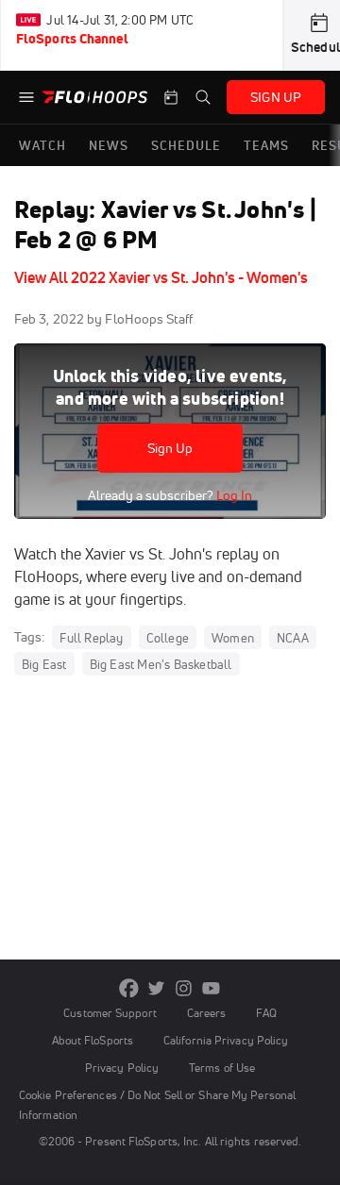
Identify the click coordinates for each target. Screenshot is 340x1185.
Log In (232, 495)
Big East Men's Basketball (161, 664)
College (167, 637)
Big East (44, 664)
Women (233, 637)
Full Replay (91, 637)
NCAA (293, 637)
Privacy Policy (122, 1067)
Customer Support (110, 1013)
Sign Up (170, 448)
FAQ (266, 1013)
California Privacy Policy (225, 1040)
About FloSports (92, 1040)
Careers (207, 1013)
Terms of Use (222, 1067)
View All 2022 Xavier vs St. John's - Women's (161, 277)
